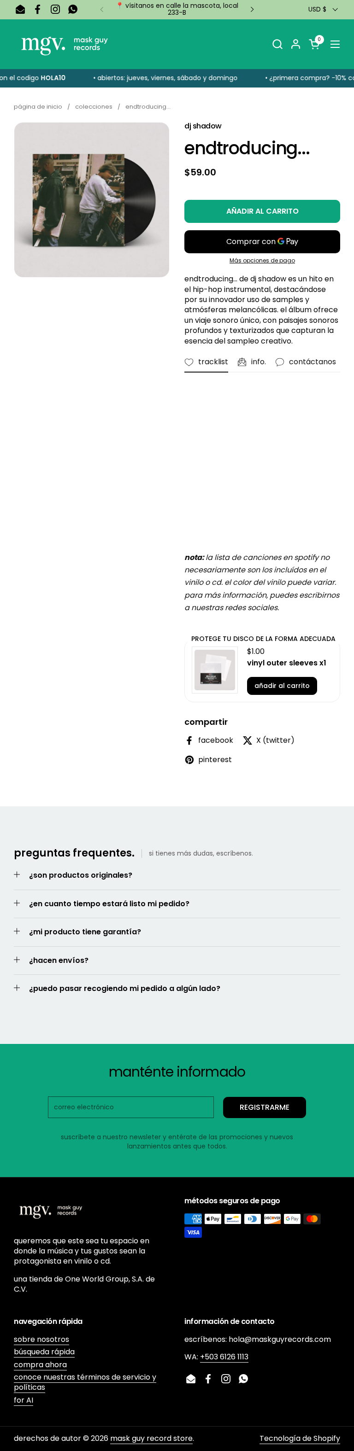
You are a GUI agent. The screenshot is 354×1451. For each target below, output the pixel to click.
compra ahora (40, 1364)
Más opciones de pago (262, 260)
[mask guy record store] (64, 44)
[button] (277, 44)
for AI (23, 1400)
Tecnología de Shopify (300, 1438)
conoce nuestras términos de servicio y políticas (85, 1382)
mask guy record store (151, 1438)
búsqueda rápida (44, 1351)
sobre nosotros (41, 1339)
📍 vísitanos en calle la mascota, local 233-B (177, 9)
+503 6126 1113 (224, 1357)
